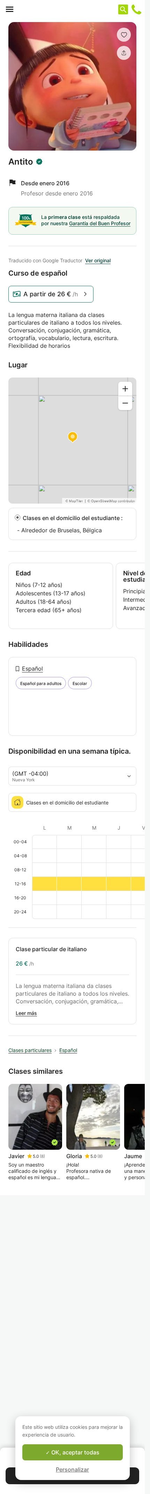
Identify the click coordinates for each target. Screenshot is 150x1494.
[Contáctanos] (136, 9)
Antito (20, 162)
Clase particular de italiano (51, 949)
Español (32, 668)
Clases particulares (30, 1050)
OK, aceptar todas (74, 1452)
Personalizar (72, 1469)
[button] (124, 35)
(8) (42, 1156)
